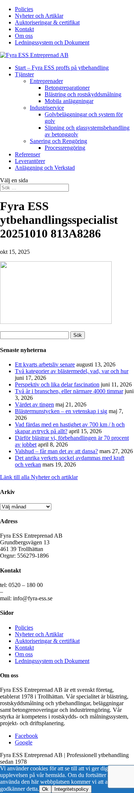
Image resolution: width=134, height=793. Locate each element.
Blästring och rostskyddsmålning (83, 94)
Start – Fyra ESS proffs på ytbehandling (62, 67)
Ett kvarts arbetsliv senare (45, 364)
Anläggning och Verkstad (45, 168)
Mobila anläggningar (69, 101)
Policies (24, 9)
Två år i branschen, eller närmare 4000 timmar (69, 391)
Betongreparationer (67, 87)
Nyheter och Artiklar (39, 16)
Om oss (24, 36)
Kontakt (24, 29)
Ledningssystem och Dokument (52, 42)
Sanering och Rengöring (58, 141)
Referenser (27, 154)
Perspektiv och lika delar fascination (57, 384)
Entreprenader (46, 81)
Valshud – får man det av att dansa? (56, 451)
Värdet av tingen (34, 404)
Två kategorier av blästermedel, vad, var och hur (71, 371)
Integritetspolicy (71, 789)
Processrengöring (65, 148)
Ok (45, 789)
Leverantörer (30, 161)
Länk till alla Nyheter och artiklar (39, 477)
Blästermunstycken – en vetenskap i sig (61, 411)
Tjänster (24, 74)
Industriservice (47, 107)
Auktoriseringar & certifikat (47, 22)
